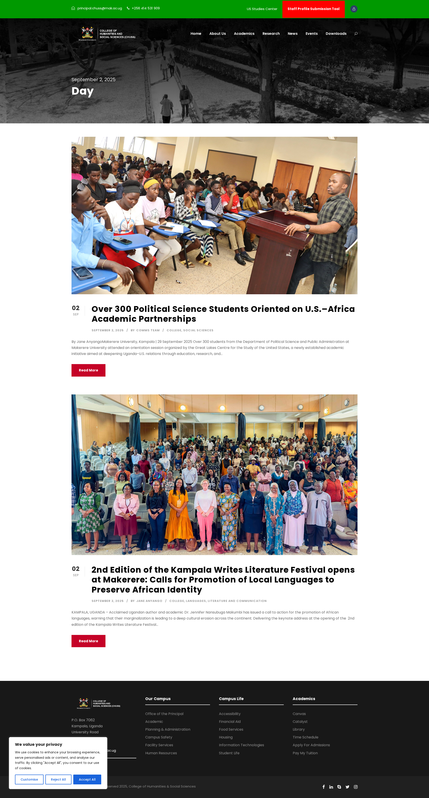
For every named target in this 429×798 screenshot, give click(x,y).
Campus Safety (158, 737)
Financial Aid (230, 721)
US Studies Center (262, 8)
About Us (217, 33)
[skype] (339, 787)
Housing (226, 737)
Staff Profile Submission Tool (314, 8)
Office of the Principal (164, 713)
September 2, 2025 (108, 330)
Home (196, 33)
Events (312, 33)
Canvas (299, 713)
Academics (244, 33)
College (174, 330)
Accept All (87, 779)
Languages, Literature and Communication (226, 601)
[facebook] (323, 787)
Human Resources (161, 753)
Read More (88, 370)
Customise (29, 779)
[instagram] (356, 787)
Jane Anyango (149, 601)
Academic (154, 721)
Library (299, 729)
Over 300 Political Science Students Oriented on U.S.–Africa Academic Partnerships (223, 314)
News (293, 33)
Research (271, 33)
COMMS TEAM (148, 330)
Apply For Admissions (311, 745)
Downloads (336, 33)
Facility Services (159, 745)
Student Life (229, 753)
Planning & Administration (167, 729)
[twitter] (347, 787)
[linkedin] (331, 787)
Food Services (231, 729)
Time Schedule (305, 737)
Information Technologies (241, 745)
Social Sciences (198, 330)
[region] (58, 763)
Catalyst (300, 721)
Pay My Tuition (305, 753)
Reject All (58, 779)
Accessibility (230, 713)
